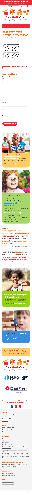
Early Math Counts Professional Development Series (14, 464)
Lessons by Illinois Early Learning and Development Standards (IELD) (14, 450)
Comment (6, 82)
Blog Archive (5, 432)
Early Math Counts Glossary (8, 475)
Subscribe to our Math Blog (9, 429)
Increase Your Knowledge (8, 482)
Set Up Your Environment (8, 484)
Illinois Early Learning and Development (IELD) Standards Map (15, 457)
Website (5, 116)
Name (5, 102)
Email (4, 109)
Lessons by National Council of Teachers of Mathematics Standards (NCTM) (16, 447)
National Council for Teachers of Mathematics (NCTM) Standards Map (15, 454)
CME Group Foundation (8, 416)
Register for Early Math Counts (9, 466)
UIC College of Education (8, 419)
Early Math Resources (7, 473)
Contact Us (5, 421)
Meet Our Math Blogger (8, 427)
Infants (4, 438)
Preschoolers (5, 442)
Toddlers (4, 440)
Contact (22, 6)
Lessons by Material (7, 444)
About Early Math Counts (8, 414)
